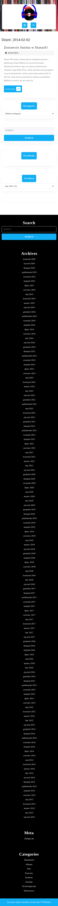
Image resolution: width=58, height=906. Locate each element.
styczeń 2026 (29, 263)
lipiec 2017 (29, 611)
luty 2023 (29, 391)
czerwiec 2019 (29, 536)
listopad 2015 (29, 681)
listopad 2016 (29, 646)
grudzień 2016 (29, 641)
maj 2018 (29, 571)
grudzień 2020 (29, 474)
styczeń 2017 (29, 637)
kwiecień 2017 (29, 624)
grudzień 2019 (29, 509)
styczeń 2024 (29, 342)
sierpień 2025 (29, 281)
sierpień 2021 (29, 439)
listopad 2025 (29, 268)
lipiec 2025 (29, 285)
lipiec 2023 (29, 369)
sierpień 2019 (29, 527)
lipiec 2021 (29, 444)
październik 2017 (29, 597)
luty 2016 (29, 668)
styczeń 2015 (29, 725)
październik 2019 (29, 518)
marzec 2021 (29, 461)
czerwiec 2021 (29, 448)
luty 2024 (29, 338)
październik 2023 (29, 356)
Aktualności (29, 860)
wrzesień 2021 (29, 435)
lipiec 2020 (29, 488)
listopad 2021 (29, 426)
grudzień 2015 (29, 676)
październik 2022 (29, 404)
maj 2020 (29, 492)
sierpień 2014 (29, 747)
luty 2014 (29, 773)
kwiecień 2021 (29, 457)
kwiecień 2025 (29, 299)
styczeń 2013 (29, 817)
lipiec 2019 (29, 531)
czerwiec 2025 (29, 290)
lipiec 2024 (29, 329)
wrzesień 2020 (29, 483)
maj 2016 (29, 659)
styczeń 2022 (29, 417)
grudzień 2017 (29, 589)
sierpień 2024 (29, 325)
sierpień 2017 (29, 606)
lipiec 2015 (29, 698)
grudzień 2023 (29, 347)
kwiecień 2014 (29, 764)
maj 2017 (29, 619)
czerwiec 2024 (29, 334)
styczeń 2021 (29, 470)
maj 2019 (29, 540)
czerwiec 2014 (29, 755)
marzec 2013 (29, 808)
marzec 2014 (29, 769)
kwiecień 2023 (29, 382)
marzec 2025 (29, 303)
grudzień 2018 (29, 553)
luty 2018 (29, 580)
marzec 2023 (29, 386)
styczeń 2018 (29, 584)
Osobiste (29, 882)
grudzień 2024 (29, 312)
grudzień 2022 (29, 400)
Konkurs (29, 877)
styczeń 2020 (29, 505)
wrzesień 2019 (29, 523)
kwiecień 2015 (29, 712)
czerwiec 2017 (29, 615)
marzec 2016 (29, 663)
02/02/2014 (13, 53)
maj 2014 (29, 760)
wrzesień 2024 (29, 321)
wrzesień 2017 (29, 602)
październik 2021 (29, 430)
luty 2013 (29, 813)
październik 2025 (29, 272)
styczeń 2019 (29, 549)
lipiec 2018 (29, 562)
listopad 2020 (29, 479)
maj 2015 (29, 707)
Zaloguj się (29, 838)
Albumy (29, 864)
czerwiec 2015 (29, 703)
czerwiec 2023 (29, 373)
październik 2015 (29, 685)
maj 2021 (29, 452)
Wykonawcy (29, 891)
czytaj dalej (13, 89)
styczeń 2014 (29, 777)
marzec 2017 (29, 628)
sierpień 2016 (29, 650)
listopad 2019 (29, 514)
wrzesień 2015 (29, 690)
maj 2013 (29, 799)
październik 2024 (29, 316)
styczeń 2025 (29, 307)
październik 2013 (29, 786)
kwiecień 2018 (29, 575)
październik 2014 (29, 738)
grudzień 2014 (29, 729)
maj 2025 (29, 294)
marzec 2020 (29, 496)
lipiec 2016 (29, 654)
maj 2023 (29, 378)
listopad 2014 (29, 734)
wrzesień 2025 (29, 277)
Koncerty (29, 873)
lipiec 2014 (29, 751)
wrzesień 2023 (29, 360)
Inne (29, 869)
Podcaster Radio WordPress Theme (22, 902)
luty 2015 (29, 720)
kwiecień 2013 (29, 804)
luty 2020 (29, 501)
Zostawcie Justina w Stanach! (26, 47)
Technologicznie (29, 886)
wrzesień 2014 (29, 742)
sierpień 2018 (29, 558)
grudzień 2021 (29, 422)
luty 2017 (29, 632)
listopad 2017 (29, 593)
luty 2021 (29, 465)
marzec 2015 (29, 716)
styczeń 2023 (29, 395)
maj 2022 (29, 408)
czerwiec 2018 (29, 567)
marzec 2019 (29, 545)
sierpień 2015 (29, 694)
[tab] (24, 25)
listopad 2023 (29, 351)
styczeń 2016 (29, 672)
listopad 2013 (29, 782)
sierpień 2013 (29, 791)
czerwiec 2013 (29, 795)
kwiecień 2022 (29, 413)
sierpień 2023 (29, 365)
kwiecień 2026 (29, 259)
